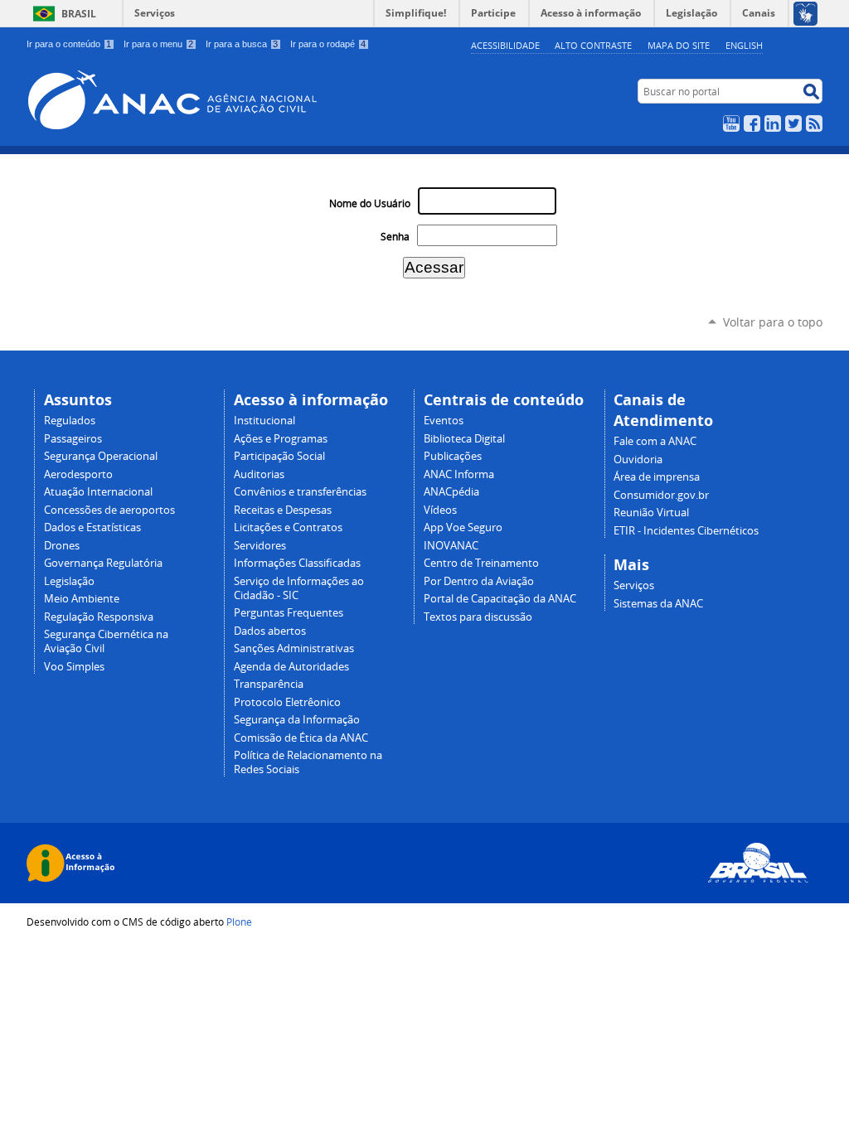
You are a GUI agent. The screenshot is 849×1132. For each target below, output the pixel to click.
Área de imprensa (657, 477)
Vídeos (440, 510)
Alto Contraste (593, 45)
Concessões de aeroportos (109, 510)
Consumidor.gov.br (661, 495)
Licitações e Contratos (288, 527)
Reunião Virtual (651, 513)
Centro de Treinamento (481, 563)
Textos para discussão (478, 617)
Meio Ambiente (81, 599)
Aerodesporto (78, 474)
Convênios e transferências (300, 492)
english (744, 45)
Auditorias (259, 474)
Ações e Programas (280, 439)
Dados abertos (270, 631)
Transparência (268, 684)
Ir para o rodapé (328, 44)
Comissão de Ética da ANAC (301, 738)
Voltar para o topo (772, 322)
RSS (814, 123)
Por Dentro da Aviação (479, 581)
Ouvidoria (638, 459)
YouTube (731, 123)
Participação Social (279, 456)
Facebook (752, 123)
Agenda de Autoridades (291, 667)
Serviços (154, 13)
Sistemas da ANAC (658, 604)
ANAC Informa (459, 474)
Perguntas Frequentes (288, 613)
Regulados (69, 421)
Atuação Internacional (98, 492)
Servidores (260, 546)
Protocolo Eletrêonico (287, 702)
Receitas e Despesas (283, 510)
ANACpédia (451, 492)
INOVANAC (451, 546)
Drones (62, 546)
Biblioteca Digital (464, 439)
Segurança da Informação (297, 720)
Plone (239, 921)
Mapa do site (679, 45)
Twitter (793, 123)
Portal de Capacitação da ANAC (500, 599)
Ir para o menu (158, 44)
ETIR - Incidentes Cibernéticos (686, 531)
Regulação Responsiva (98, 617)
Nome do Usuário (369, 203)
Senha (395, 237)
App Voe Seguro (463, 527)
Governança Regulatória (103, 563)
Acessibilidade (505, 45)
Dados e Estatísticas (92, 527)
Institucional (264, 421)
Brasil (78, 14)
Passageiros (73, 439)
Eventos (443, 421)
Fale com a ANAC (655, 441)
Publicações (453, 456)
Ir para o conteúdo (69, 44)
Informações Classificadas (297, 563)
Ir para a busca (242, 44)
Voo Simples (74, 667)
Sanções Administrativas (294, 648)
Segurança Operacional (101, 456)
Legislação (69, 581)
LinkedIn (772, 123)
